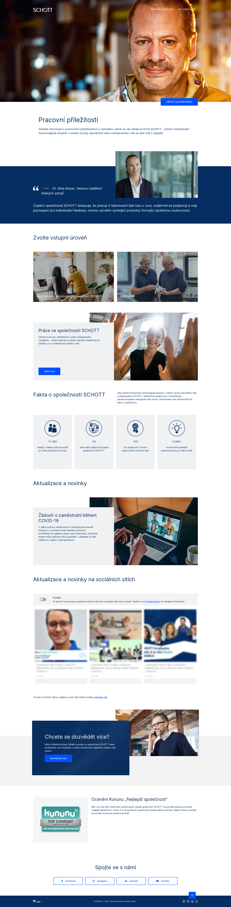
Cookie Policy (153, 601)
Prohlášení (98, 901)
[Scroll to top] (192, 895)
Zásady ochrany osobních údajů (122, 901)
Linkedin (133, 881)
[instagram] (188, 901)
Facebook (70, 881)
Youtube (165, 881)
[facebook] (184, 901)
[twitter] (196, 901)
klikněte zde (101, 697)
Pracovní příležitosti (162, 9)
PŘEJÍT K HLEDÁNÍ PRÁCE (179, 102)
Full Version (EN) (187, 9)
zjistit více (49, 371)
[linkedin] (192, 901)
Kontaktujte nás (58, 758)
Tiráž (106, 901)
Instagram (102, 881)
